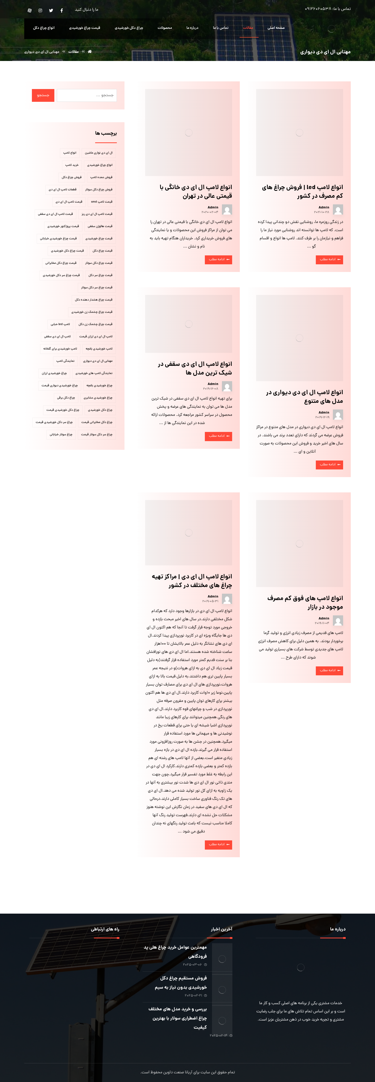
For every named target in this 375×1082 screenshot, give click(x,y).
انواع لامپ (69, 153)
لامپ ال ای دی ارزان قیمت (95, 336)
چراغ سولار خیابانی (61, 434)
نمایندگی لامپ (65, 361)
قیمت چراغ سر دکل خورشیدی (61, 275)
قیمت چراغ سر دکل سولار (96, 287)
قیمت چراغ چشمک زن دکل (95, 324)
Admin (324, 207)
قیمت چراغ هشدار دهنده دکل (93, 300)
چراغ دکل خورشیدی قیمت (62, 410)
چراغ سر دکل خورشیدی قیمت (54, 422)
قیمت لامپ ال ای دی (69, 202)
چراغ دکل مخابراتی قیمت (96, 422)
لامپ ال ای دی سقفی (57, 336)
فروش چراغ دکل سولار (98, 190)
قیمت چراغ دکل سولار (98, 263)
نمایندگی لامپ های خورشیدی (94, 373)
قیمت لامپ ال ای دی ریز (97, 214)
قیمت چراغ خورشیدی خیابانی (58, 239)
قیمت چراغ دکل (102, 251)
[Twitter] (51, 10)
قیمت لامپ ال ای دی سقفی (55, 214)
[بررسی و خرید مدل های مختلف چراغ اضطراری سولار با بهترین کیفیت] (222, 1015)
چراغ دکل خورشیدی (100, 410)
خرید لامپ (72, 165)
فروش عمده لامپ (101, 177)
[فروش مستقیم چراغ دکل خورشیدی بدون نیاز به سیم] (222, 984)
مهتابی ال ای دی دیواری (97, 361)
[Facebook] (61, 10)
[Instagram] (40, 10)
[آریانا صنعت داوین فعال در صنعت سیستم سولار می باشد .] (331, 28)
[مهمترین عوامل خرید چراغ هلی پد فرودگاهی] (222, 953)
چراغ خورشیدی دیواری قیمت (60, 385)
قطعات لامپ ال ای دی (63, 190)
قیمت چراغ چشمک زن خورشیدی (91, 312)
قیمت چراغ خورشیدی (98, 239)
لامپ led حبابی (60, 324)
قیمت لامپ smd (101, 202)
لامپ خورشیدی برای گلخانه (60, 349)
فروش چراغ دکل (72, 177)
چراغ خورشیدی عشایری (98, 398)
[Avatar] (338, 209)
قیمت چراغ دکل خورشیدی (67, 251)
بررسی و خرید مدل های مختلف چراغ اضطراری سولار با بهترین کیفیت (177, 1018)
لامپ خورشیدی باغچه (99, 349)
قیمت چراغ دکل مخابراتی (61, 263)
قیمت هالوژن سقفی (100, 226)
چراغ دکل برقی (66, 398)
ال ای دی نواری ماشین (98, 153)
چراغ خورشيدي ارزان (54, 373)
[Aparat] (29, 10)
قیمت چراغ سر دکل (100, 275)
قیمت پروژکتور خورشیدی (63, 226)
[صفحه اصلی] (90, 52)
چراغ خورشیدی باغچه (99, 385)
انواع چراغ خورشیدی (99, 165)
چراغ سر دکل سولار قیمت (96, 434)
